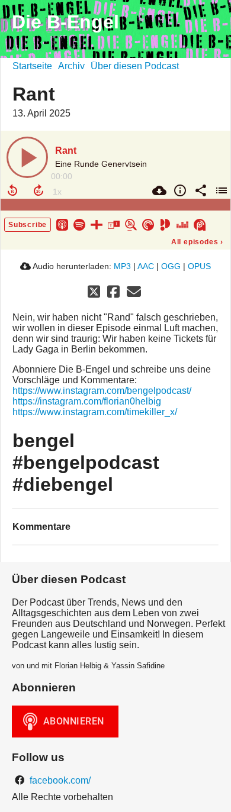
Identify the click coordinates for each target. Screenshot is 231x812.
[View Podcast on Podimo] (165, 224)
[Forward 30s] (38, 190)
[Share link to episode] (199, 190)
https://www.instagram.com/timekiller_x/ (94, 412)
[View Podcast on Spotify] (79, 224)
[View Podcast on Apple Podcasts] (62, 224)
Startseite (32, 66)
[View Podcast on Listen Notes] (131, 224)
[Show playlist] (220, 190)
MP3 (122, 266)
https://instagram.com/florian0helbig (86, 401)
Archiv (71, 66)
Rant (65, 150)
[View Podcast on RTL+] (96, 224)
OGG (171, 266)
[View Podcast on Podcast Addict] (200, 224)
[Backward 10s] (12, 190)
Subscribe (27, 225)
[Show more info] (178, 190)
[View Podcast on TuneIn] (114, 224)
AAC (145, 266)
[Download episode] (157, 190)
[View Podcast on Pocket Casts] (148, 224)
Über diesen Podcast (135, 66)
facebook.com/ (59, 780)
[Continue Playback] (27, 157)
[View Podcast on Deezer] (182, 224)
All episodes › (197, 242)
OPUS (199, 266)
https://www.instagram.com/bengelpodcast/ (101, 391)
